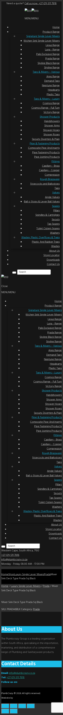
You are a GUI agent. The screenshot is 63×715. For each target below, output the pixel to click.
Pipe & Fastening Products (45, 143)
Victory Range (52, 112)
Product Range (51, 32)
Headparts (54, 90)
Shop (11, 574)
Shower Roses (52, 135)
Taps (57, 188)
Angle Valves (52, 197)
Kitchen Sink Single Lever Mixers (42, 41)
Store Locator (52, 255)
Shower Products (50, 117)
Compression (52, 175)
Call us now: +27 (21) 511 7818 (41, 3)
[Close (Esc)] (31, 706)
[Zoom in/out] (5, 706)
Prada (47, 574)
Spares (56, 206)
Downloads (53, 260)
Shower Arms (52, 126)
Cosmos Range (51, 103)
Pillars (56, 210)
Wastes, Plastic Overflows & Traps (40, 237)
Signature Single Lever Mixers (43, 36)
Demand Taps (52, 81)
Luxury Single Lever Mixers (29, 574)
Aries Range (53, 76)
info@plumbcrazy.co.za (14, 559)
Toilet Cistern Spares (48, 228)
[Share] (22, 706)
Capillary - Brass (51, 166)
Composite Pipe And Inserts (44, 148)
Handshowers (52, 121)
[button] (32, 18)
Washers (55, 233)
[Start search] (3, 546)
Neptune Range (51, 85)
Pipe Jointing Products (47, 157)
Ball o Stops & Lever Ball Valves (42, 202)
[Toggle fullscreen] (14, 706)
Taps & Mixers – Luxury (47, 99)
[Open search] (14, 272)
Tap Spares (53, 224)
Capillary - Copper (49, 170)
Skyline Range (52, 67)
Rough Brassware (50, 179)
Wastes (55, 246)
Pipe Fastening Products (46, 152)
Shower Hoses (51, 130)
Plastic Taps (53, 94)
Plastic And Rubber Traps (46, 242)
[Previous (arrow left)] (5, 711)
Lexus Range (53, 45)
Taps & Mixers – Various (46, 72)
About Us (54, 251)
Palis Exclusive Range (48, 54)
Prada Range (52, 59)
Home (56, 27)
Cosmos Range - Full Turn (45, 108)
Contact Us (53, 264)
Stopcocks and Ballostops (45, 184)
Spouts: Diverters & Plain (46, 139)
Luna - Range (52, 50)
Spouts (56, 219)
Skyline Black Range (49, 63)
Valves (56, 193)
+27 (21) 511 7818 (10, 555)
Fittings (56, 161)
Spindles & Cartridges (47, 215)
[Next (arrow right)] (14, 711)
